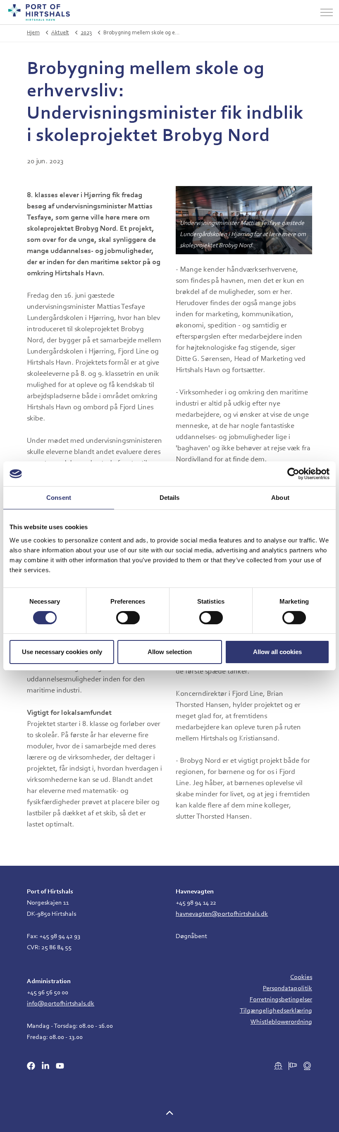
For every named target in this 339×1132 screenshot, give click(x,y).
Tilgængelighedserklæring (276, 1011)
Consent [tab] (58, 497)
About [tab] (280, 497)
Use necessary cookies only (62, 651)
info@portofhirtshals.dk (60, 1004)
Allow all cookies (277, 651)
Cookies (301, 977)
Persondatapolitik (287, 988)
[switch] (128, 617)
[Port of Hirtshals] (39, 12)
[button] (169, 1114)
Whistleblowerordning (281, 1022)
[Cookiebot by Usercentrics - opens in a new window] (293, 474)
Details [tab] (170, 497)
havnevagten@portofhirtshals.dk (222, 914)
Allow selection (170, 651)
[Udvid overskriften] (326, 12)
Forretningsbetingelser (281, 999)
